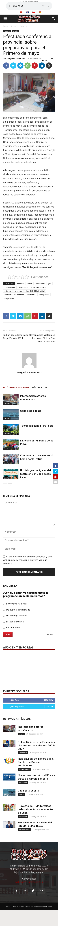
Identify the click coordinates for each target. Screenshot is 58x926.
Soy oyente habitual (16, 603)
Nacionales (23, 753)
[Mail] (25, 891)
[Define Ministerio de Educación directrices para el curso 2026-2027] (9, 743)
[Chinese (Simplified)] (20, 12)
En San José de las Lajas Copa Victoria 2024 (15, 337)
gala (49, 283)
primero (7, 291)
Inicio (5, 26)
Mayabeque (23, 287)
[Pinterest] (35, 65)
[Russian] (33, 12)
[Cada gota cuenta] (11, 414)
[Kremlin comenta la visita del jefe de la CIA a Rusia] (9, 824)
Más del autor (39, 387)
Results (50, 635)
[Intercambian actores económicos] (11, 399)
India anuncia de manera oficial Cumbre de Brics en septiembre (36, 762)
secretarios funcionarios (14, 294)
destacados (40, 283)
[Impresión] (49, 65)
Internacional (9, 287)
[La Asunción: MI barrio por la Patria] (11, 444)
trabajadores (44, 294)
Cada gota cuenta (30, 410)
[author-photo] (29, 368)
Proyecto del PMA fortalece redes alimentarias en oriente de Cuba (35, 809)
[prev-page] (5, 485)
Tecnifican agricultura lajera (36, 425)
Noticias (14, 26)
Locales (23, 26)
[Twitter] (13, 65)
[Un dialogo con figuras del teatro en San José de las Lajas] (11, 474)
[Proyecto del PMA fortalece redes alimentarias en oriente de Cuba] (9, 807)
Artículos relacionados (16, 387)
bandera (20, 283)
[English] (27, 12)
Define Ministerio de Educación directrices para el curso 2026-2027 (36, 745)
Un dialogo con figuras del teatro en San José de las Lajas (35, 474)
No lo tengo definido (16, 615)
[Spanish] (40, 12)
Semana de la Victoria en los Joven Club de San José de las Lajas (42, 338)
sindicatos (31, 294)
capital (29, 283)
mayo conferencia (38, 287)
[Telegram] (20, 65)
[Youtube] (42, 891)
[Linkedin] (42, 65)
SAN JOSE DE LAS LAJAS (35, 291)
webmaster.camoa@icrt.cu (29, 881)
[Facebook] (6, 65)
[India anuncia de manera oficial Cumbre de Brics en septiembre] (9, 760)
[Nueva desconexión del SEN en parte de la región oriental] (9, 777)
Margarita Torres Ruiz (16, 58)
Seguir (50, 706)
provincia (18, 291)
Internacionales (24, 769)
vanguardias (9, 298)
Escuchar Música (15, 621)
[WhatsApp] (27, 65)
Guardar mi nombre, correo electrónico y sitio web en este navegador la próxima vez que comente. (27, 560)
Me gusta (48, 700)
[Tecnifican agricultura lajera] (11, 429)
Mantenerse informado (18, 609)
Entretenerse (13, 627)
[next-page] (10, 485)
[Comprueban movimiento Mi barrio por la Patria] (11, 459)
